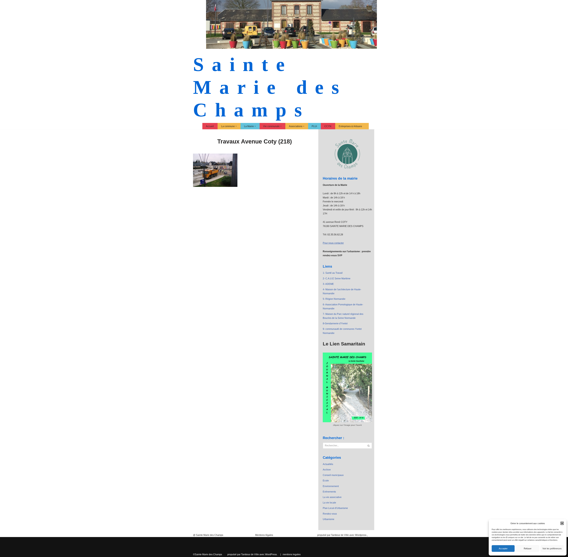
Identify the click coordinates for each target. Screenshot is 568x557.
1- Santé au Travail (333, 273)
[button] (562, 523)
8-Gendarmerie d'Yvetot (335, 323)
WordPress (271, 554)
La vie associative (332, 497)
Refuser (527, 548)
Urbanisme (328, 519)
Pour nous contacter (333, 243)
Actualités (328, 464)
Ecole (326, 480)
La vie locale (329, 502)
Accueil (210, 126)
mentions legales (292, 554)
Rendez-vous (330, 513)
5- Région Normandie (334, 299)
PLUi (314, 126)
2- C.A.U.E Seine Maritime (336, 278)
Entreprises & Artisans (350, 126)
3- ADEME (328, 284)
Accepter (503, 548)
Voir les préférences (552, 548)
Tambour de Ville (250, 554)
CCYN (327, 126)
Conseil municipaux (333, 475)
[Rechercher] (368, 445)
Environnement (331, 486)
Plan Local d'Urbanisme (335, 508)
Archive (327, 469)
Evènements (329, 491)
